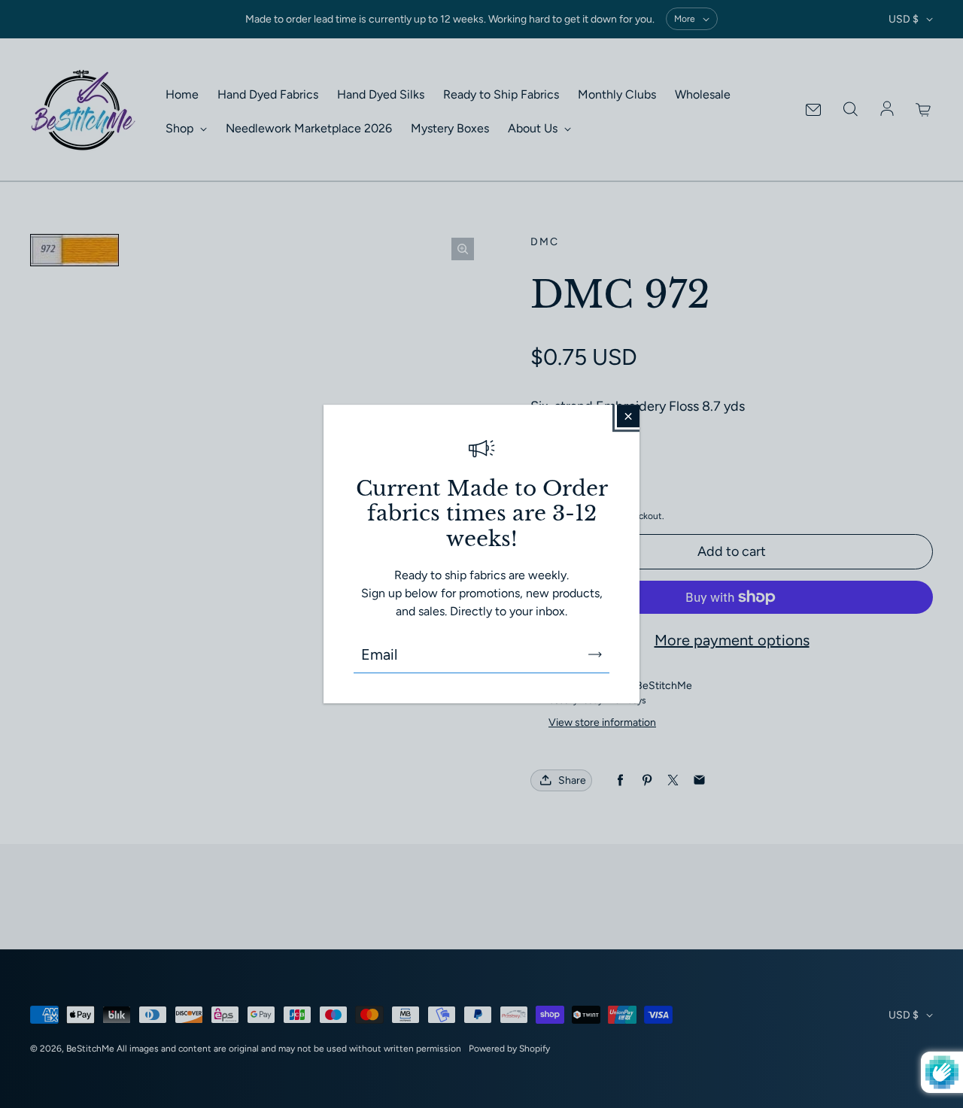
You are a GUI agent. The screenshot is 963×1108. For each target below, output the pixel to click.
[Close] (628, 416)
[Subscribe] (595, 654)
